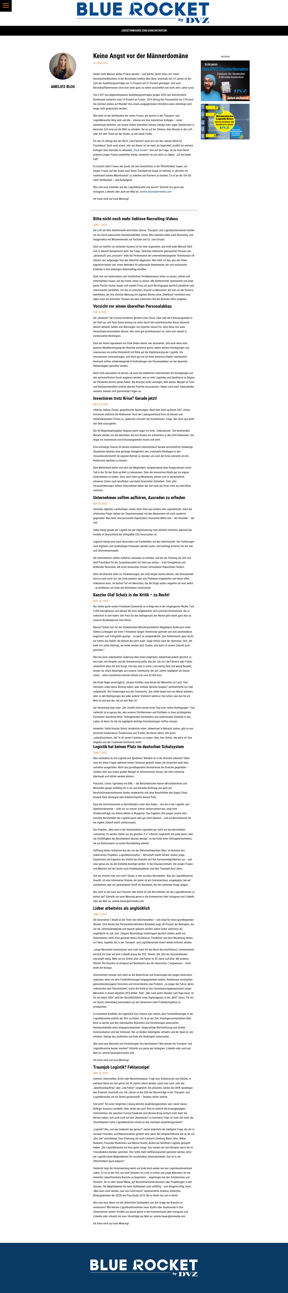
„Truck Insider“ (140, 150)
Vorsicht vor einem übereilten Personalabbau (132, 306)
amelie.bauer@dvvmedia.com (156, 191)
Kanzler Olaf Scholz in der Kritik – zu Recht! (131, 594)
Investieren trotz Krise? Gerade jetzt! (125, 398)
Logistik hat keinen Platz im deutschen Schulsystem (138, 746)
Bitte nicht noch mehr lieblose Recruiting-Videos (135, 218)
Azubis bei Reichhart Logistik (164, 1143)
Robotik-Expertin (133, 797)
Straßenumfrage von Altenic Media (111, 813)
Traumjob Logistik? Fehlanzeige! (121, 1067)
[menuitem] (6, 6)
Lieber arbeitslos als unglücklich (121, 908)
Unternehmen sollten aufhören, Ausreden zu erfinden (139, 497)
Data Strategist (110, 797)
